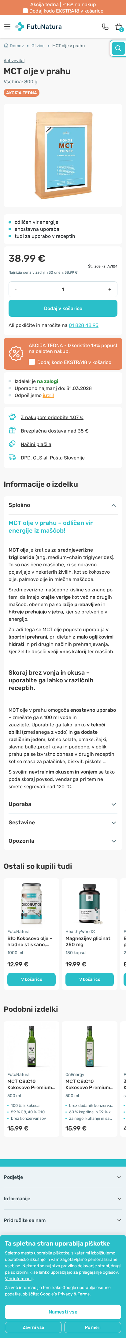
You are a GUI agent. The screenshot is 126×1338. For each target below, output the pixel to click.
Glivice (38, 45)
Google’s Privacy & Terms (65, 1294)
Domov (17, 45)
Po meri (93, 1327)
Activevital (14, 60)
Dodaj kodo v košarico (66, 11)
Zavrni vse (33, 1327)
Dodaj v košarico (63, 308)
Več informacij (19, 1278)
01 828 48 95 (83, 325)
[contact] (105, 26)
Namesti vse (63, 1312)
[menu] (9, 26)
